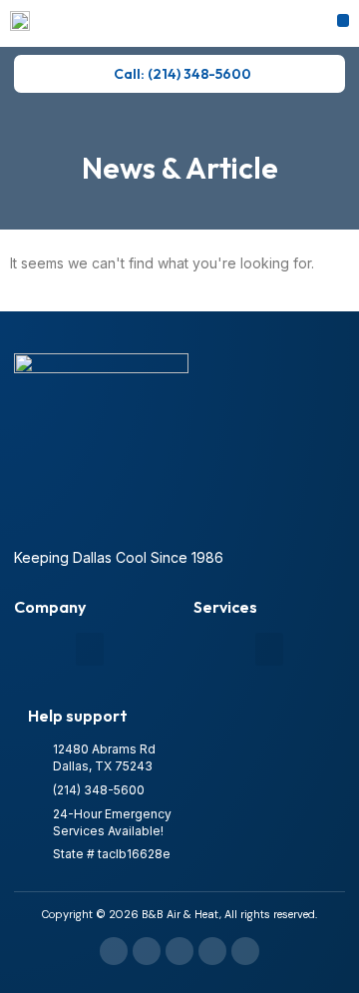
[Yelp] (212, 951)
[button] (343, 20)
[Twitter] (245, 951)
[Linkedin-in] (179, 951)
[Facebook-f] (114, 951)
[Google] (147, 951)
